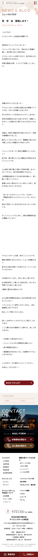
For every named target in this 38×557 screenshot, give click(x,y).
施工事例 (23, 482)
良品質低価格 (7, 473)
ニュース (23, 497)
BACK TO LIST (13, 383)
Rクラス (6, 485)
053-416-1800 (20, 426)
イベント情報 (24, 490)
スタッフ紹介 (7, 499)
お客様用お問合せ (19, 439)
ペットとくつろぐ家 (27, 478)
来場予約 (11, 554)
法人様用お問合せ (19, 445)
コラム (22, 493)
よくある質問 (24, 472)
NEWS (7, 400)
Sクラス (6, 482)
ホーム (22, 500)
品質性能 (6, 464)
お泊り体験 (24, 466)
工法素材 (6, 461)
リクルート (7, 502)
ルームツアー (24, 469)
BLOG (23, 400)
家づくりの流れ (25, 463)
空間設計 (6, 467)
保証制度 (6, 470)
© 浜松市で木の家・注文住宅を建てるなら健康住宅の (19, 545)
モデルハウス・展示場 (27, 485)
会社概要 (6, 496)
